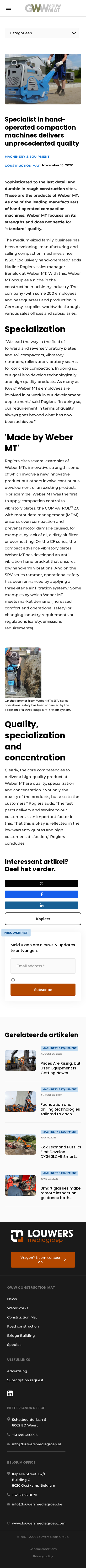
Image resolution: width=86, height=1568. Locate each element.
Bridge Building (21, 1335)
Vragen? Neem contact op (40, 1259)
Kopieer (43, 918)
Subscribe (43, 989)
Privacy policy (43, 1556)
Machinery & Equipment (27, 156)
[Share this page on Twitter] (41, 883)
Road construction (23, 1326)
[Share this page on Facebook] (41, 894)
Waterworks (17, 1308)
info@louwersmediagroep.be (37, 1504)
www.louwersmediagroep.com (38, 1523)
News (12, 1299)
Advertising (17, 1371)
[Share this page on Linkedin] (41, 905)
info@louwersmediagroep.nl (36, 1444)
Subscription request (25, 1380)
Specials (14, 1345)
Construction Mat (22, 165)
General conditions (43, 1549)
